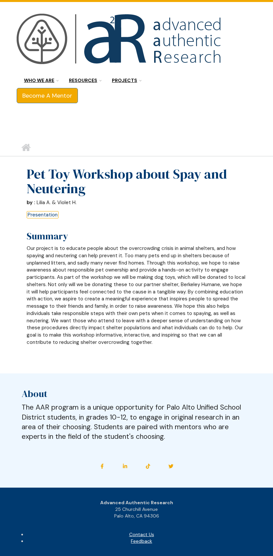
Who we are (39, 80)
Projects (124, 80)
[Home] (120, 40)
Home (26, 147)
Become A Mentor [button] (47, 96)
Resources (83, 80)
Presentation (43, 214)
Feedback (141, 541)
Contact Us (141, 534)
